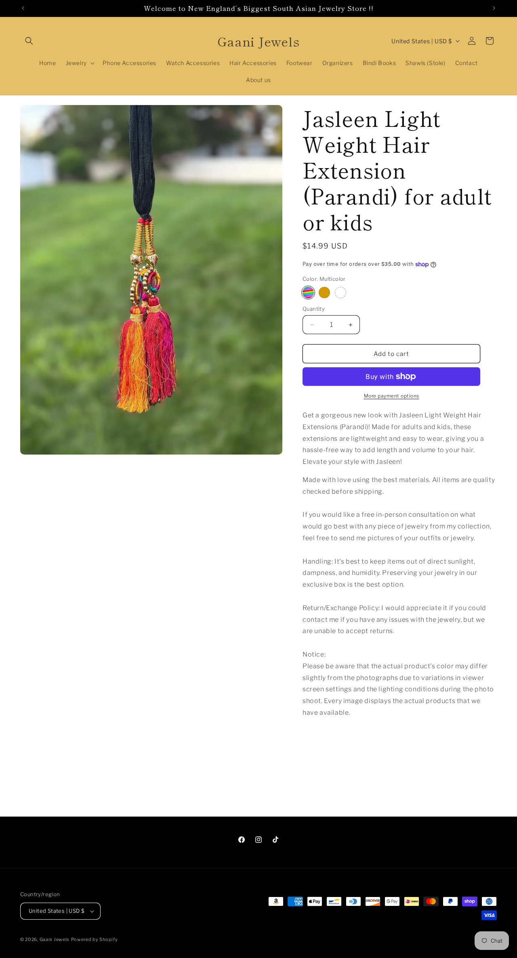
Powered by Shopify (94, 939)
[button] (29, 41)
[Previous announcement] (23, 8)
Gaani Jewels (54, 939)
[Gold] (324, 292)
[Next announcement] (494, 8)
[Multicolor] (308, 292)
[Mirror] (340, 292)
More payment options (391, 396)
